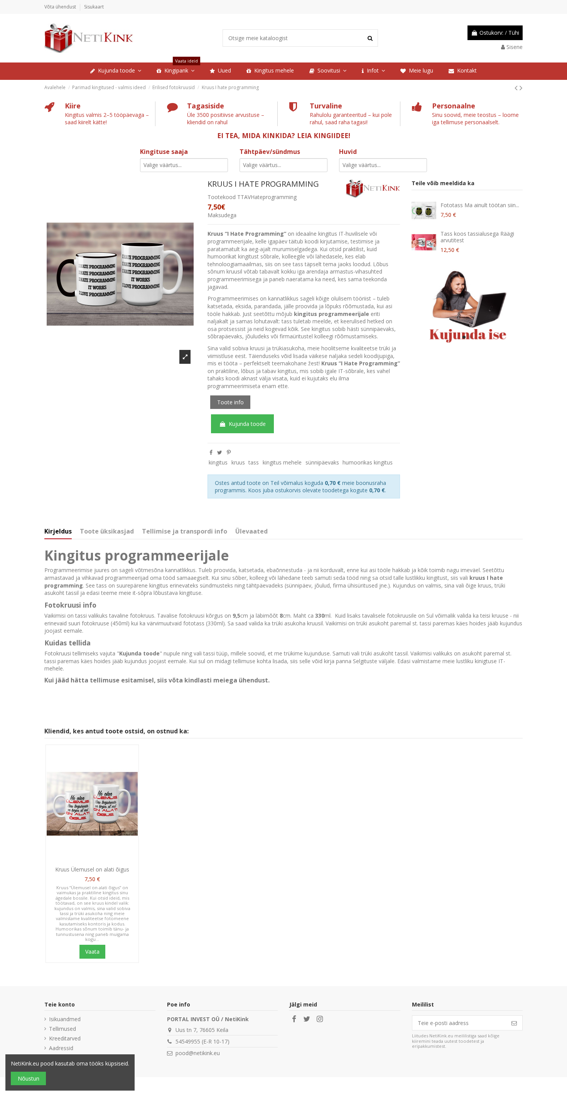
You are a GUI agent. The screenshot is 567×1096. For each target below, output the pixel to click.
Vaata (92, 951)
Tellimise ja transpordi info (184, 531)
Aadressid (61, 1048)
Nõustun (28, 1078)
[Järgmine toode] (521, 87)
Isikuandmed (65, 1019)
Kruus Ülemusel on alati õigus (92, 869)
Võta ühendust (60, 6)
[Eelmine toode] (517, 87)
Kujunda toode (247, 423)
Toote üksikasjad (107, 531)
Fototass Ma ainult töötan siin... (479, 205)
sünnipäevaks (322, 462)
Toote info (230, 402)
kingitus (218, 462)
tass (253, 462)
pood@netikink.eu (198, 1053)
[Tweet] (219, 452)
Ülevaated (251, 531)
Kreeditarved (65, 1038)
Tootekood (222, 197)
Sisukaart (94, 6)
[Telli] (514, 1023)
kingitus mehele (282, 462)
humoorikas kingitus (368, 462)
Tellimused (62, 1028)
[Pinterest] (229, 452)
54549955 (188, 1041)
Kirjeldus (58, 531)
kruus (238, 462)
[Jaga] (211, 452)
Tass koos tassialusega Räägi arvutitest (477, 237)
